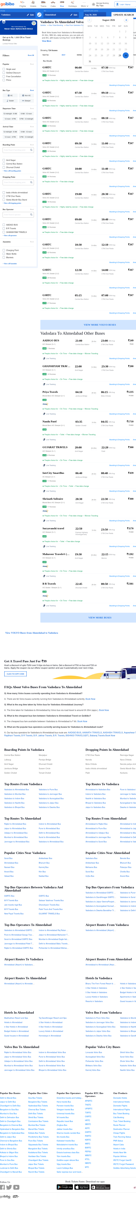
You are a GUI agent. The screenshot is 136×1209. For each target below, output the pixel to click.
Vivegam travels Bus (65, 1109)
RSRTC (88, 1135)
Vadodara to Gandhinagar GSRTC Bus (102, 897)
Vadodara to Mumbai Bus (15, 794)
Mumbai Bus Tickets (36, 1125)
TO (45, 11)
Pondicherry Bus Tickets (38, 1136)
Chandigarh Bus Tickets (38, 1160)
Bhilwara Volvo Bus (93, 1065)
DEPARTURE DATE (91, 11)
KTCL (87, 1159)
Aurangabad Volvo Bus (95, 1056)
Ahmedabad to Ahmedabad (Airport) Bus (103, 964)
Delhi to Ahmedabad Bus (49, 832)
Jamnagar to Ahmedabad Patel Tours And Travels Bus (27, 943)
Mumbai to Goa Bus (8, 1113)
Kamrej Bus (43, 867)
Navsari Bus (9, 867)
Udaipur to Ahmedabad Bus (15, 832)
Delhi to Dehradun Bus (9, 1117)
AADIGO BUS (74, 732)
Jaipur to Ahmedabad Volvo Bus (17, 1056)
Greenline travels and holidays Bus (71, 1098)
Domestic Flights (120, 1105)
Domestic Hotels (120, 1098)
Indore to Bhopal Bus (9, 1144)
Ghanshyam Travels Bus (49, 904)
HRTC (87, 1120)
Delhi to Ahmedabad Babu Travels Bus (55, 943)
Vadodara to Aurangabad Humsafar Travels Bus (106, 906)
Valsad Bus (9, 876)
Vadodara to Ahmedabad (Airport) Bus (102, 930)
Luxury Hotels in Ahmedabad (51, 1031)
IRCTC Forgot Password (123, 1164)
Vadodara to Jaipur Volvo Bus (98, 1031)
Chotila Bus (125, 871)
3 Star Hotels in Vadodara (96, 988)
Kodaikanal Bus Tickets (38, 1152)
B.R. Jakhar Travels (42, 735)
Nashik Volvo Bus (127, 1070)
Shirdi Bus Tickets (35, 1117)
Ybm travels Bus (63, 1156)
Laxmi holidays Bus (65, 1168)
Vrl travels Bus (63, 1117)
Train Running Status (122, 1136)
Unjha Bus (90, 876)
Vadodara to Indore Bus (14, 798)
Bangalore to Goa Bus (9, 1109)
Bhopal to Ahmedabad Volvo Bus (52, 1070)
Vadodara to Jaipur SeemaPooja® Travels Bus (105, 901)
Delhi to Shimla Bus (8, 1148)
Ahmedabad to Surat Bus (96, 841)
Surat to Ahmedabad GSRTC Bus (18, 939)
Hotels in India (119, 1148)
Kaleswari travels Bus (66, 1140)
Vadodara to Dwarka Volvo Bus (98, 1035)
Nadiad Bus (43, 876)
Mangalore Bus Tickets (38, 1148)
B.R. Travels (59, 735)
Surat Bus (8, 858)
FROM (2, 11)
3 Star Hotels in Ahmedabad (50, 1022)
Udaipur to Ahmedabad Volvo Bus (18, 1061)
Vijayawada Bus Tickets (38, 1144)
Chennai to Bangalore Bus (11, 1140)
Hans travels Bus (64, 1101)
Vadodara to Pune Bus (48, 789)
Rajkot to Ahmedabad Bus (15, 823)
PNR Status (118, 1140)
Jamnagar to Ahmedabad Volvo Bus (19, 1070)
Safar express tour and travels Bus (71, 1171)
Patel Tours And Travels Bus (51, 909)
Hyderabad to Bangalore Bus (12, 1129)
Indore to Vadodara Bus (95, 794)
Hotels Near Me (119, 1152)
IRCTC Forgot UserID (122, 1160)
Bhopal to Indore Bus (9, 1156)
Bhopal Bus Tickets (36, 1168)
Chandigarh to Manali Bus (11, 1171)
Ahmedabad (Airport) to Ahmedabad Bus (21, 983)
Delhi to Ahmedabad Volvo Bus (52, 1061)
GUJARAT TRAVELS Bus (49, 913)
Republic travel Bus (65, 1121)
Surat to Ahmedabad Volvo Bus (52, 1065)
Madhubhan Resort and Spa (16, 1018)
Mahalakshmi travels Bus (67, 1144)
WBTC (87, 1143)
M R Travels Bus (11, 900)
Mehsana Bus (91, 867)
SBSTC (88, 1124)
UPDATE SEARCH (124, 14)
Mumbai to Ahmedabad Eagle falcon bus (56, 939)
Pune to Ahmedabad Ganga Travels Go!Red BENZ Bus (27, 934)
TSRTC (88, 1112)
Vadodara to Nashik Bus (14, 802)
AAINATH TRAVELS (92, 732)
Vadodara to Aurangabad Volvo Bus (100, 1026)
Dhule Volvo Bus (127, 1061)
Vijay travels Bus (64, 1164)
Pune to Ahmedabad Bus (49, 828)
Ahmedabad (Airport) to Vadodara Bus (20, 964)
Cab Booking (118, 1117)
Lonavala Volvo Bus (94, 1052)
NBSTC (88, 1163)
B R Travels (26, 735)
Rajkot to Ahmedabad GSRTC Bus (18, 948)
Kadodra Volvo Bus (128, 1065)
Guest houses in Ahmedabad (16, 1035)
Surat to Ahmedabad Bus (49, 837)
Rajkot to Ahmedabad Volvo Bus (17, 1052)
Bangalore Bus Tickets (37, 1101)
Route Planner (119, 1125)
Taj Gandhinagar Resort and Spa (53, 1018)
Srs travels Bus (63, 1136)
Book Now (90, 698)
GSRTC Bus (9, 895)
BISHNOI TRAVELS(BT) (77, 735)
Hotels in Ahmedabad (13, 1022)
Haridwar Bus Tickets (37, 1156)
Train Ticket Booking (121, 1121)
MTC (87, 1167)
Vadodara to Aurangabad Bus (51, 798)
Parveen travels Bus (65, 1105)
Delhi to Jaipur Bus (8, 1136)
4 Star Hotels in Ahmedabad (16, 1026)
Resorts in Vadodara (94, 1001)
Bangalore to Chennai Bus (11, 1125)
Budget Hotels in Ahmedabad (16, 1031)
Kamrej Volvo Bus (93, 1070)
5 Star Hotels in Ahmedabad (50, 1026)
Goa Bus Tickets (35, 1098)
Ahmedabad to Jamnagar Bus (98, 837)
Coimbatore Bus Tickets (38, 1121)
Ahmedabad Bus (11, 862)
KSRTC (88, 1139)
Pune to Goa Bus (7, 1160)
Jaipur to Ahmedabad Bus (15, 828)
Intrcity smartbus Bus (65, 1148)
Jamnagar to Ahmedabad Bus (16, 841)
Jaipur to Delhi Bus (8, 1101)
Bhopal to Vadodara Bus (96, 802)
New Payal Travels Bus (14, 913)
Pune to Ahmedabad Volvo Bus (52, 1056)
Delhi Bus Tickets (35, 1113)
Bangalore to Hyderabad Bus (12, 1133)
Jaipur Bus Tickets (36, 1164)
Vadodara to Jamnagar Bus (50, 794)
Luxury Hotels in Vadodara (97, 996)
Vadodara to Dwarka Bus (49, 807)
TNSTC (88, 1104)
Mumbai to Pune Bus (9, 1164)
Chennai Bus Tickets (37, 1109)
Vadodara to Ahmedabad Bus (16, 789)
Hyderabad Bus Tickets (38, 1105)
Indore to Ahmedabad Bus (50, 823)
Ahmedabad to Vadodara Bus (98, 789)
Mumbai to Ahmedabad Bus (16, 837)
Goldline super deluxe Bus (68, 1160)
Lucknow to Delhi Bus (9, 1168)
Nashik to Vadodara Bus (96, 798)
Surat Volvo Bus (126, 1056)
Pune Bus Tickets (35, 1140)
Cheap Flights (119, 1133)
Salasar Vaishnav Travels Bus (51, 900)
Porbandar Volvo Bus (94, 1061)
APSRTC (88, 1100)
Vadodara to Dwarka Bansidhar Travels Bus (104, 910)
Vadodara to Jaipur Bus (48, 802)
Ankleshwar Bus (45, 858)
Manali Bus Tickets (36, 1129)
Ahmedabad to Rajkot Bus (96, 823)
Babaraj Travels (97, 735)
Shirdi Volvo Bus (127, 1052)
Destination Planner (121, 1129)
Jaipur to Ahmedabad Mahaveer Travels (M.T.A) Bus (61, 934)
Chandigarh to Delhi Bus (10, 1105)
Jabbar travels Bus (64, 1129)
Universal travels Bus (65, 1113)
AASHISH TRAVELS (113, 732)
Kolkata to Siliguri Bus (9, 1152)
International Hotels (121, 1101)
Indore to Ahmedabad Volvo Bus (52, 1052)
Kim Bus (42, 871)
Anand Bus (8, 871)
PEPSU (88, 1151)
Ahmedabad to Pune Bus (96, 828)
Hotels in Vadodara (128, 983)
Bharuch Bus (44, 862)
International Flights (121, 1109)
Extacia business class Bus (68, 1152)
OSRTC (88, 1116)
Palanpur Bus (125, 867)
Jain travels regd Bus (13, 904)
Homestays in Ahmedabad (50, 1035)
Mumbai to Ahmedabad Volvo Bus (18, 1065)
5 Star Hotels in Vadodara (96, 992)
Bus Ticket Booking (121, 1113)
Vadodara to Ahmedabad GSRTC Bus (101, 892)
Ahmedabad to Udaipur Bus (97, 832)
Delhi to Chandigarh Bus (10, 1121)
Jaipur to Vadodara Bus (95, 807)
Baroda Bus (125, 858)
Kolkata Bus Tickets (36, 1133)
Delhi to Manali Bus (8, 1098)
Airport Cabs (118, 1144)
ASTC (87, 1128)
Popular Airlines (119, 1156)
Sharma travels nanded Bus (68, 1133)
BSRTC (88, 1147)
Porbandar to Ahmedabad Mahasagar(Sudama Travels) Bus (64, 948)
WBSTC (88, 1155)
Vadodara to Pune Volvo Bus (97, 1018)
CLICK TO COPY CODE (15, 674)
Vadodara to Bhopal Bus (14, 807)
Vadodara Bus (91, 858)
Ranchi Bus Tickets (36, 1171)
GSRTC (88, 1132)
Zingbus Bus (62, 1125)
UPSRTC (88, 1108)
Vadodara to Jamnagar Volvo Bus (100, 1022)
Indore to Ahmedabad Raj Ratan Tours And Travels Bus (62, 930)
